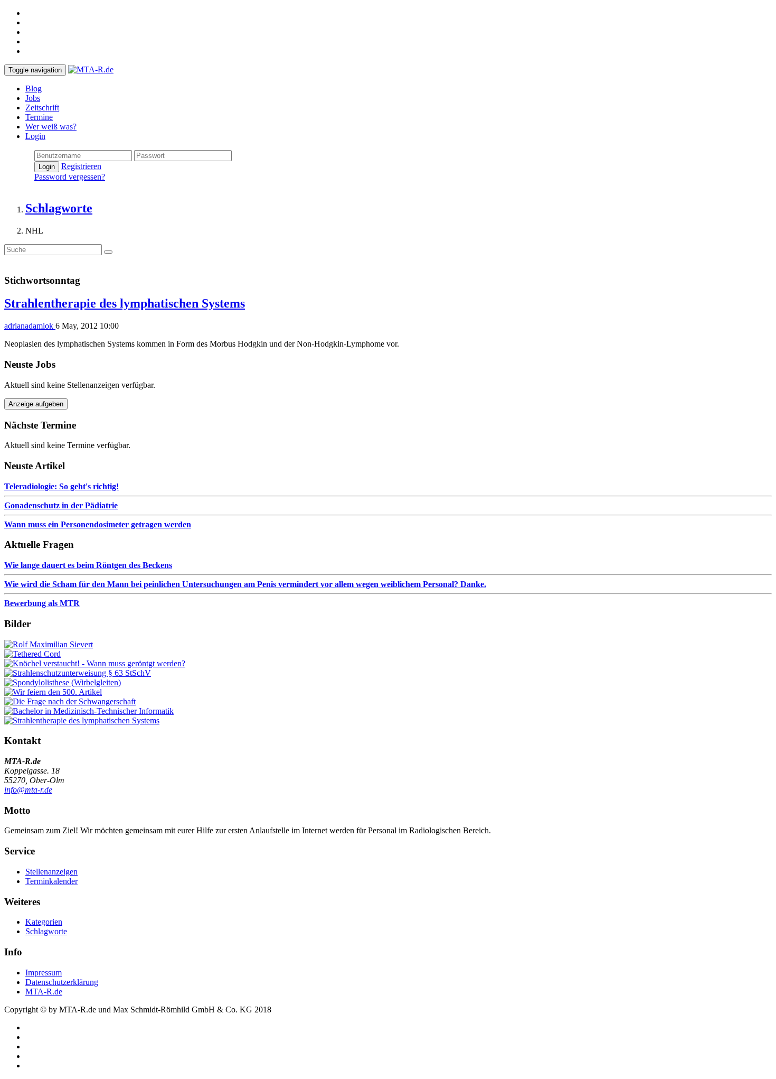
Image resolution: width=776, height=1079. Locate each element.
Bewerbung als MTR (42, 603)
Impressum (43, 972)
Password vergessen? (69, 176)
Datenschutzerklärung (61, 982)
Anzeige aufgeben (35, 404)
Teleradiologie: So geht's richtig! (61, 486)
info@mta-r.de (28, 789)
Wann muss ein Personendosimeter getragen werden (97, 524)
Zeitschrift (42, 107)
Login (35, 136)
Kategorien (43, 921)
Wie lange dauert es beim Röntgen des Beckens (88, 565)
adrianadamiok (29, 325)
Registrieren (81, 166)
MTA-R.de (43, 991)
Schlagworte (46, 931)
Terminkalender (51, 881)
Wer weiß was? (51, 126)
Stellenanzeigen (51, 871)
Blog (33, 88)
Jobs (32, 98)
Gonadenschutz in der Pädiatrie (61, 505)
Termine (39, 117)
